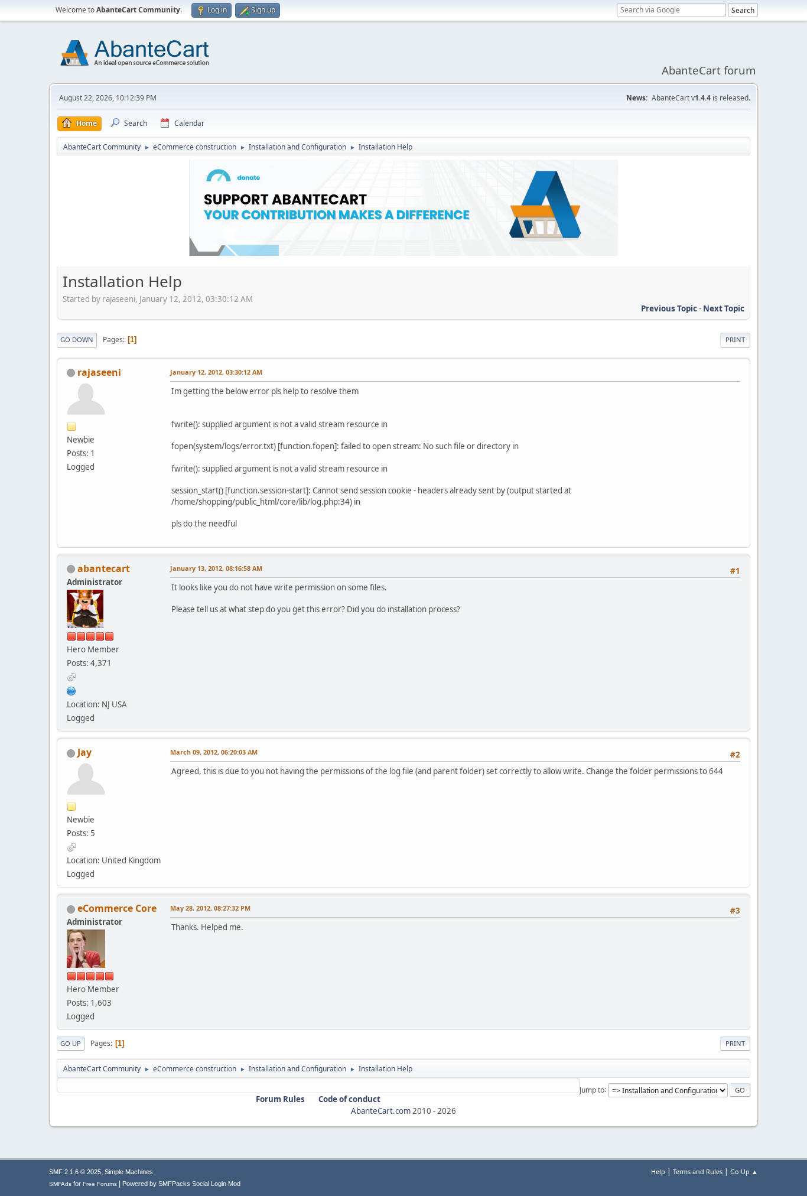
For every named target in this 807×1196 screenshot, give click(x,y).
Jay (84, 752)
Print (735, 339)
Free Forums (100, 1184)
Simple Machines (129, 1171)
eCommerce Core (117, 908)
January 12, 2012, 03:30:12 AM (216, 372)
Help (658, 1171)
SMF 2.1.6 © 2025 (75, 1171)
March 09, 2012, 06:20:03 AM (214, 752)
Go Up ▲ (744, 1171)
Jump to (592, 1089)
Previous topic (669, 308)
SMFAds (60, 1184)
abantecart (103, 568)
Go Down (76, 339)
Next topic (723, 308)
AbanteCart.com (381, 1111)
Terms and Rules (698, 1171)
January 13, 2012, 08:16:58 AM (216, 568)
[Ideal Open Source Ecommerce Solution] (71, 690)
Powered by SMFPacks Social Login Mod (181, 1183)
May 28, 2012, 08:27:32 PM (210, 908)
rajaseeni (99, 372)
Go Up (70, 1043)
